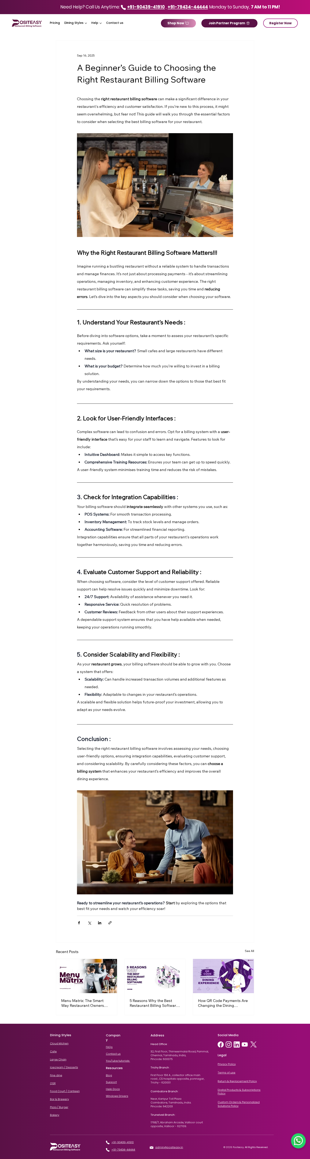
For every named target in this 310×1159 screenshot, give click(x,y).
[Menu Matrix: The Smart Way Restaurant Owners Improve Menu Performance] (86, 976)
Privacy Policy (227, 1064)
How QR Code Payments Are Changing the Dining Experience (223, 1003)
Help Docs (113, 1089)
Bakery (54, 1115)
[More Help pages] (101, 23)
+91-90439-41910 (122, 1142)
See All (249, 951)
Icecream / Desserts (64, 1067)
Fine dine (56, 1075)
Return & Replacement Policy (237, 1081)
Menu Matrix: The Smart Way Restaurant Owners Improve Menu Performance (85, 1003)
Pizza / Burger (59, 1107)
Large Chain (58, 1059)
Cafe (53, 1051)
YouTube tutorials (118, 1061)
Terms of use (226, 1072)
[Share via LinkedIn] (100, 923)
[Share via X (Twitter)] (89, 923)
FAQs (109, 1047)
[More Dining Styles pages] (86, 23)
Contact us (113, 1054)
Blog (109, 1075)
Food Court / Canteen (65, 1091)
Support (111, 1082)
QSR (53, 1083)
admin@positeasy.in (169, 1147)
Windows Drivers (117, 1096)
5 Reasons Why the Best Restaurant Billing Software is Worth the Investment (154, 1003)
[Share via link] (110, 923)
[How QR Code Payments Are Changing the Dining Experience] (223, 976)
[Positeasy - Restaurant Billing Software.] (155, 976)
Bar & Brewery (59, 1099)
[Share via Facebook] (79, 923)
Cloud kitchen (59, 1043)
